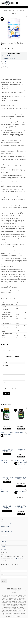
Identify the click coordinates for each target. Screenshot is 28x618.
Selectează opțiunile (20, 485)
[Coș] (26, 3)
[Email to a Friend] (7, 67)
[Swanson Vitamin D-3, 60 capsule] (7, 414)
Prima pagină (7, 10)
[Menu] (14, 7)
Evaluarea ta (5, 360)
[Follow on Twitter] (4, 560)
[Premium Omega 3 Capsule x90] (7, 467)
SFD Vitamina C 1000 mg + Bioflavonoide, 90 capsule (7, 450)
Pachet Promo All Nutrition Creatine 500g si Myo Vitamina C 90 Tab (20, 478)
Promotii (3, 539)
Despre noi (3, 541)
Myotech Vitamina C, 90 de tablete (20, 425)
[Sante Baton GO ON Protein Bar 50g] (7, 496)
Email (4, 382)
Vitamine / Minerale (18, 10)
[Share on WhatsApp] (2, 67)
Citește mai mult (20, 513)
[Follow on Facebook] (2, 560)
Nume (4, 376)
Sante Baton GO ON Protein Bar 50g (7, 507)
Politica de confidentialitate (7, 523)
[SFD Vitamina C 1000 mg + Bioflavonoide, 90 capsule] (7, 439)
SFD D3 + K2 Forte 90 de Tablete (21, 450)
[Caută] (17, 3)
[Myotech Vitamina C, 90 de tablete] (21, 414)
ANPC (2, 528)
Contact (3, 546)
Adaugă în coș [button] (7, 428)
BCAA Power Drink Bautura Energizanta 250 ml (20, 507)
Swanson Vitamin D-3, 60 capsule (7, 425)
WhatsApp (9, 58)
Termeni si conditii (5, 526)
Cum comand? (4, 544)
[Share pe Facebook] (4, 67)
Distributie (3, 549)
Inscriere (4, 581)
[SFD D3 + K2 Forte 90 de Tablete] (21, 439)
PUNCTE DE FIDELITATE (6, 531)
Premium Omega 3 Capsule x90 (7, 478)
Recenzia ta (5, 365)
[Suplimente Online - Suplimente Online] (7, 3)
